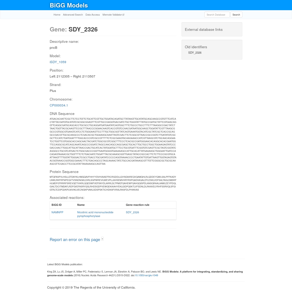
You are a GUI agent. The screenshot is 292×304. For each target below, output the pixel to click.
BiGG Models (69, 5)
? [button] (102, 238)
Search (236, 14)
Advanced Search (73, 14)
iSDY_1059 (58, 61)
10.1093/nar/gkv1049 (146, 275)
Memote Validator (113, 14)
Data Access (93, 14)
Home (57, 14)
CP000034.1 (59, 105)
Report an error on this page (75, 239)
